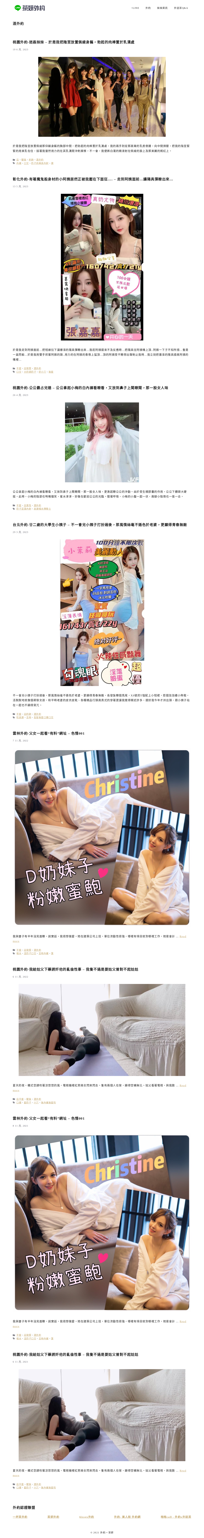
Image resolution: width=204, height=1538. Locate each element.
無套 (51, 372)
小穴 (36, 1102)
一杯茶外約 (20, 1517)
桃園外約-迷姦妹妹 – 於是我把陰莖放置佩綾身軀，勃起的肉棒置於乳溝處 (74, 42)
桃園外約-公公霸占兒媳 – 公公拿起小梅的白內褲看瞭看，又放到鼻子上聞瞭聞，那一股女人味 (90, 388)
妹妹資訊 (162, 8)
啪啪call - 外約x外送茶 (176, 1517)
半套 (18, 368)
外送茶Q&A (181, 8)
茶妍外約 (53, 1517)
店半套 (20, 1099)
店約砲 (27, 714)
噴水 (18, 953)
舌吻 (28, 717)
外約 (148, 8)
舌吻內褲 (44, 953)
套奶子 (27, 1102)
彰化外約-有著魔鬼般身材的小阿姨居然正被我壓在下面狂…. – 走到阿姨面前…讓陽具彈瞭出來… (93, 179)
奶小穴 (42, 372)
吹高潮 (20, 717)
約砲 (31, 159)
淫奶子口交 (30, 953)
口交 (26, 163)
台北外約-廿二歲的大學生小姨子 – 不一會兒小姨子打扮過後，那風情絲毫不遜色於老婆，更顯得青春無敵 (100, 525)
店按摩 (27, 368)
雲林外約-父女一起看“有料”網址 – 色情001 (49, 733)
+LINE (135, 8)
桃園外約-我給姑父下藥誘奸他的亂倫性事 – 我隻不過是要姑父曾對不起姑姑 (75, 969)
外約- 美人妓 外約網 (127, 1517)
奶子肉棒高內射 (40, 163)
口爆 (18, 1102)
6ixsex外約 (86, 1517)
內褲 (18, 163)
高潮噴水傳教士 (42, 509)
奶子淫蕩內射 (23, 509)
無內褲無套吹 (48, 1102)
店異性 (27, 505)
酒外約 (40, 159)
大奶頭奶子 (30, 372)
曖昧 (23, 159)
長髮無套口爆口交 (44, 717)
